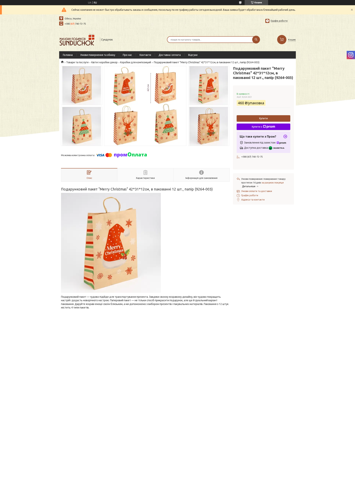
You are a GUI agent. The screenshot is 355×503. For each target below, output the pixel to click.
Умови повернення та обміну (97, 55)
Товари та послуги (77, 62)
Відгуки (192, 55)
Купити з (257, 126)
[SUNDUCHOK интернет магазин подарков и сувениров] (78, 39)
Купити (263, 118)
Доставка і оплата (170, 55)
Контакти (145, 55)
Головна (68, 55)
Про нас (127, 55)
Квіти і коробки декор (104, 62)
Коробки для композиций (135, 62)
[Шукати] (256, 39)
